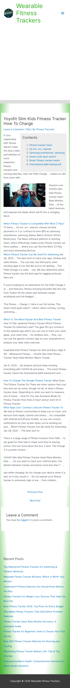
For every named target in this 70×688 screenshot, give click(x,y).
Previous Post (35, 492)
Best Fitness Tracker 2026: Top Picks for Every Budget (34, 606)
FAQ (28, 129)
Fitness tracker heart (40, 145)
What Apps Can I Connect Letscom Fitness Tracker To (33, 407)
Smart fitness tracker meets (44, 160)
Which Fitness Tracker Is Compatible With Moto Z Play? (34, 223)
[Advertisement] (35, 63)
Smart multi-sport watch (42, 156)
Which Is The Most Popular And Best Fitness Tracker (32, 319)
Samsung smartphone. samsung (47, 152)
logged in (25, 520)
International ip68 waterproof (45, 164)
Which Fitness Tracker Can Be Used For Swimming (31, 254)
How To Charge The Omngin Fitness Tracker (28, 380)
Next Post (35, 500)
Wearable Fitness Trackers (29, 13)
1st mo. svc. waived (40, 149)
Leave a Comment (14, 129)
